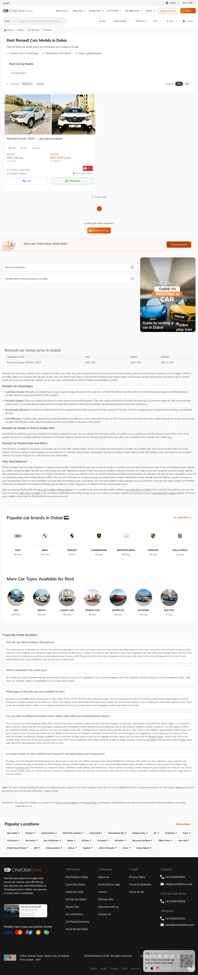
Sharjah (29, 833)
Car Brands (112, 11)
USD (187, 84)
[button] (171, 21)
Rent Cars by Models (21, 63)
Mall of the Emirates (72, 833)
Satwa (71, 848)
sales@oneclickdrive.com (179, 924)
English (93, 968)
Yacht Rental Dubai (77, 929)
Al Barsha (169, 833)
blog (183, 739)
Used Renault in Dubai (164, 493)
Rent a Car (61, 10)
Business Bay (139, 833)
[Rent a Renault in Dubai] (28, 114)
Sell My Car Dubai (76, 899)
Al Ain (125, 848)
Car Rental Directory (77, 921)
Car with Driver (74, 914)
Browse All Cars (100, 230)
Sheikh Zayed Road (16, 848)
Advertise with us (108, 906)
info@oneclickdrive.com (178, 884)
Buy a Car (77, 10)
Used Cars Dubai (75, 884)
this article (151, 739)
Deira (185, 833)
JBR (36, 848)
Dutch (125, 968)
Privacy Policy (90, 802)
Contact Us (104, 914)
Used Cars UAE (74, 891)
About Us (103, 876)
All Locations (183, 824)
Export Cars (95, 10)
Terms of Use (136, 891)
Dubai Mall (95, 833)
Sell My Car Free (168, 10)
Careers (102, 891)
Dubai (20, 30)
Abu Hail (182, 840)
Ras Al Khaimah (51, 840)
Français (114, 968)
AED (179, 84)
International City (116, 833)
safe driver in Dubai (30, 493)
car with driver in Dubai (138, 489)
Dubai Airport (142, 848)
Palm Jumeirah (53, 848)
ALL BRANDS (181, 517)
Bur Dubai (30, 840)
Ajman (70, 840)
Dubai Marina (47, 833)
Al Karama (12, 840)
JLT (155, 833)
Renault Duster (156, 736)
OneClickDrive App (109, 884)
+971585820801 (175, 876)
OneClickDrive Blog (77, 876)
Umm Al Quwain (106, 848)
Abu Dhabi (12, 833)
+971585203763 (175, 918)
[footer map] (10, 958)
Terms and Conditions (66, 802)
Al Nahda (119, 840)
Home (9, 30)
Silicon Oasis (164, 840)
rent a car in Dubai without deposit (55, 489)
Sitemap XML (106, 899)
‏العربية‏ (103, 968)
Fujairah (86, 848)
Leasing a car (22, 767)
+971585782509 (175, 901)
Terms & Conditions (140, 884)
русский (135, 968)
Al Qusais (101, 840)
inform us (180, 787)
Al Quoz (85, 840)
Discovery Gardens (141, 840)
